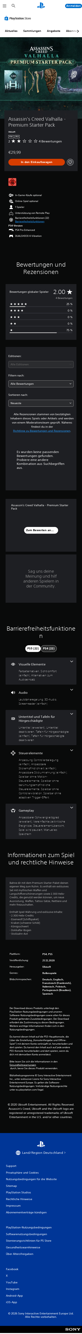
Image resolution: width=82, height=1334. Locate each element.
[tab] (33, 648)
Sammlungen (32, 31)
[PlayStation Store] (18, 18)
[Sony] (73, 1332)
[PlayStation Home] (41, 5)
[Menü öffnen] (4, 6)
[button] (29, 221)
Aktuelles (11, 31)
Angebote (53, 31)
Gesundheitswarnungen (23, 1065)
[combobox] (41, 364)
